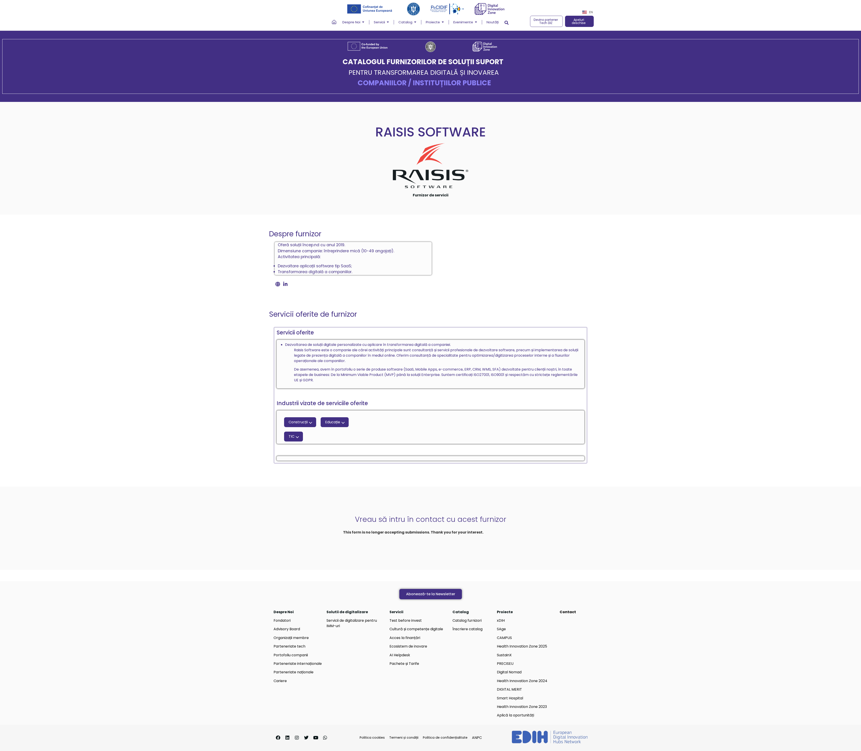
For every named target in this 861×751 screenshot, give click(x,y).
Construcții (298, 422)
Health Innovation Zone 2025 (522, 646)
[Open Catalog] (415, 22)
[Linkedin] (287, 737)
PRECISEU (505, 663)
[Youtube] (315, 737)
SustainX (504, 655)
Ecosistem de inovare (408, 646)
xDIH (501, 620)
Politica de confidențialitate (445, 737)
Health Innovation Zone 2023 (522, 706)
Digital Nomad (509, 672)
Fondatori (282, 620)
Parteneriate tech (289, 646)
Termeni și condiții (403, 737)
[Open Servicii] (387, 22)
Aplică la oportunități (515, 715)
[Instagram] (296, 737)
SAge (501, 629)
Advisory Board (287, 629)
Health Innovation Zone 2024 (522, 680)
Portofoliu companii (291, 655)
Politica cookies (372, 737)
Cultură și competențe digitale (416, 629)
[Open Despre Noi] (363, 22)
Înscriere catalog (467, 629)
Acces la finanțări (404, 637)
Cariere (280, 680)
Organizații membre (291, 637)
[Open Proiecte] (442, 22)
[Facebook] (278, 737)
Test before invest (405, 620)
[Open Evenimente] (476, 22)
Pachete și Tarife (404, 663)
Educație (332, 422)
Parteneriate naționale (293, 672)
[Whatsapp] (325, 737)
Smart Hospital (510, 698)
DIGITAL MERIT (509, 689)
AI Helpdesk (399, 655)
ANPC (477, 737)
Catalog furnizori (467, 620)
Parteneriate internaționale (298, 663)
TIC (291, 436)
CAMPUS (504, 637)
